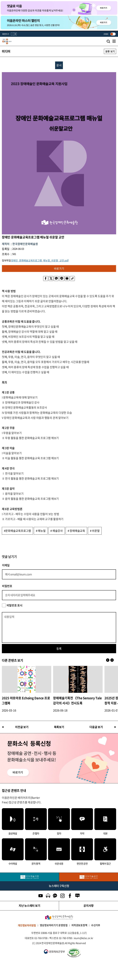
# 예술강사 (56, 531)
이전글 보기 (21, 727)
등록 (59, 649)
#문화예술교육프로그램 (17, 531)
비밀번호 (7, 586)
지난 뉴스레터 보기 (29, 906)
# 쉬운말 (95, 531)
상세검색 (108, 42)
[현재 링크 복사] (72, 278)
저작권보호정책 (79, 925)
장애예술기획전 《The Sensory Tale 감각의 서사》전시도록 (77, 700)
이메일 (6, 565)
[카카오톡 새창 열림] (56, 278)
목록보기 (59, 727)
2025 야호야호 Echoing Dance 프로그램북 (26, 700)
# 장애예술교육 (76, 531)
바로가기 (59, 269)
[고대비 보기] (113, 34)
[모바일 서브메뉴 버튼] (114, 41)
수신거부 (95, 925)
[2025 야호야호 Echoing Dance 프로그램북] (26, 679)
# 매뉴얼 (41, 531)
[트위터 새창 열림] (51, 278)
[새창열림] (29, 877)
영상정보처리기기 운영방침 (54, 925)
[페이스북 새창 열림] (45, 278)
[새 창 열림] (91, 953)
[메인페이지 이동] (7, 41)
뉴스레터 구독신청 (59, 886)
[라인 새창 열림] (61, 278)
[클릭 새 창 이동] (59, 917)
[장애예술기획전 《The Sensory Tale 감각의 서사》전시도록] (78, 679)
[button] (112, 660)
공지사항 (88, 906)
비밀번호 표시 (14, 605)
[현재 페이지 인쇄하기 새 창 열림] (67, 278)
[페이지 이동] (59, 8)
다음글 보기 (96, 727)
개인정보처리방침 (27, 925)
